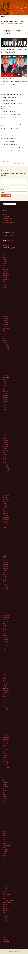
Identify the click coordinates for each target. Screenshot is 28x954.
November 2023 (6, 324)
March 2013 (5, 584)
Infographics (5, 851)
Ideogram (4, 843)
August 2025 (5, 281)
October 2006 (5, 741)
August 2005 (5, 769)
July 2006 (4, 747)
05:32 (2, 91)
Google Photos (5, 835)
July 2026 (4, 259)
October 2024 (5, 302)
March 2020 (5, 413)
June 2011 (5, 627)
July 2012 (4, 601)
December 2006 (6, 737)
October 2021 (5, 375)
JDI (3, 857)
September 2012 (6, 596)
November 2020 (6, 397)
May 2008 (4, 702)
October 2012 (5, 594)
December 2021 (6, 371)
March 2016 (5, 511)
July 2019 (4, 430)
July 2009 (4, 674)
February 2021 (5, 391)
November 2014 (6, 544)
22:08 (2, 135)
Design (4, 817)
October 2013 (5, 570)
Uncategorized (5, 918)
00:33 (2, 81)
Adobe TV (4, 788)
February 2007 (5, 733)
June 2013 (5, 578)
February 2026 (5, 269)
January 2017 (5, 491)
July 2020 (4, 405)
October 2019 (5, 424)
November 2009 (6, 666)
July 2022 (4, 356)
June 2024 (5, 310)
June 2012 (5, 603)
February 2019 (5, 440)
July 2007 (4, 723)
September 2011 (6, 621)
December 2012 (6, 590)
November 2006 (6, 739)
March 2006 (5, 755)
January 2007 (5, 735)
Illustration (5, 847)
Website (3, 192)
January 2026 (5, 271)
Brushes (4, 800)
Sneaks (4, 906)
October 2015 (5, 521)
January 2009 (5, 686)
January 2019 (5, 442)
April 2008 (4, 704)
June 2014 (5, 554)
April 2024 (4, 314)
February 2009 (5, 684)
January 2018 (5, 466)
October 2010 (5, 643)
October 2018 (5, 448)
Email (3, 189)
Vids (3, 924)
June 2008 (5, 700)
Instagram (5, 853)
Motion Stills (5, 869)
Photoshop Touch (6, 888)
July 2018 (4, 454)
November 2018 (6, 446)
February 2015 (5, 537)
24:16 (2, 144)
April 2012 (4, 607)
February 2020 (5, 415)
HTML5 (4, 841)
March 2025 (5, 291)
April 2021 (4, 387)
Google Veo (5, 837)
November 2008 (6, 690)
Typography (5, 916)
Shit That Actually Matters (8, 902)
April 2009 (4, 680)
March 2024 (5, 316)
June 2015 (5, 529)
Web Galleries (5, 926)
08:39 (2, 100)
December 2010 (6, 639)
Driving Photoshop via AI (8, 161)
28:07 (2, 154)
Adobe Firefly (11, 23)
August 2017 (5, 476)
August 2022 (5, 354)
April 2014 (4, 558)
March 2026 (5, 267)
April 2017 (4, 485)
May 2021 (4, 385)
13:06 (2, 111)
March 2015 (5, 535)
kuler (4, 859)
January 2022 (5, 369)
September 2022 (6, 352)
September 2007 (6, 719)
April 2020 (4, 411)
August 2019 (5, 428)
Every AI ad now (6, 216)
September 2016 (6, 499)
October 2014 (5, 546)
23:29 (2, 138)
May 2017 (4, 483)
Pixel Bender (5, 890)
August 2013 (5, 574)
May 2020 (4, 409)
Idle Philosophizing (6, 845)
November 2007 (6, 714)
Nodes (4, 880)
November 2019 (6, 422)
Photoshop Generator (7, 886)
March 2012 (5, 609)
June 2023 (5, 334)
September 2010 (6, 645)
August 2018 (5, 452)
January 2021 (5, 393)
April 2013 (4, 582)
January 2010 (5, 662)
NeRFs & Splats (6, 878)
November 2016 (6, 495)
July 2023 (4, 332)
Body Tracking (5, 798)
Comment (4, 178)
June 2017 (5, 481)
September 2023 (6, 328)
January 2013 (5, 588)
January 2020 (5, 417)
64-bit (4, 780)
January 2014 (5, 564)
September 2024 (6, 304)
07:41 (2, 94)
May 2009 (4, 678)
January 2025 (5, 295)
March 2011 (5, 633)
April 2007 (4, 729)
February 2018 (5, 464)
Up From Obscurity (6, 920)
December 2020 (6, 395)
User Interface (5, 922)
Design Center (5, 819)
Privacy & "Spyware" (7, 894)
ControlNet (19, 23)
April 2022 (4, 363)
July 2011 (4, 625)
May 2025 (4, 287)
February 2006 (5, 757)
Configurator (5, 804)
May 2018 (4, 458)
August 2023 (5, 330)
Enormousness (5, 823)
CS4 (3, 808)
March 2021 (5, 389)
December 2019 (6, 420)
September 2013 (6, 572)
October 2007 (5, 716)
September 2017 (6, 474)
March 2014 (5, 560)
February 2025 (5, 293)
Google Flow (5, 831)
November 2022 (6, 348)
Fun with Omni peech (7, 220)
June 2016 (5, 505)
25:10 (2, 147)
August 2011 (5, 623)
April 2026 (4, 265)
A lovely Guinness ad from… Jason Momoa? (8, 237)
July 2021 (4, 381)
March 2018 (5, 462)
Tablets (4, 912)
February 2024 (5, 318)
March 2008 (5, 706)
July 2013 (4, 576)
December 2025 (6, 273)
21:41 (2, 132)
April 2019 (4, 436)
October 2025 (5, 277)
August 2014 (5, 550)
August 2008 (5, 696)
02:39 (2, 84)
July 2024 (4, 308)
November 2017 (6, 470)
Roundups (5, 898)
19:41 (2, 124)
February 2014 (5, 562)
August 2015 (5, 525)
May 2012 (4, 605)
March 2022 (5, 365)
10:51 (2, 103)
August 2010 (5, 647)
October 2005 (5, 765)
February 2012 (5, 611)
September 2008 (6, 694)
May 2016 (4, 507)
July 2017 (4, 478)
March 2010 (5, 657)
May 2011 (4, 629)
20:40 (2, 128)
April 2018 (4, 460)
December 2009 (6, 664)
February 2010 (5, 660)
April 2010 (4, 655)
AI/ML (16, 23)
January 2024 (5, 320)
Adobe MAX (5, 784)
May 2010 (4, 653)
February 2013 (5, 586)
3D (3, 778)
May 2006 (4, 751)
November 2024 (6, 300)
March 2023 (5, 340)
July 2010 (4, 649)
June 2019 (5, 432)
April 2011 (4, 631)
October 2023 (5, 326)
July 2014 (4, 552)
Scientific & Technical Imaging (8, 900)
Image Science (5, 849)
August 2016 (5, 501)
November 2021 (6, 373)
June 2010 (5, 651)
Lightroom (5, 861)
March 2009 (5, 682)
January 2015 (5, 540)
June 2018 (5, 456)
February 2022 (5, 367)
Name (3, 187)
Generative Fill (5, 829)
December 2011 (6, 615)
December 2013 (6, 566)
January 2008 (5, 710)
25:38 (2, 150)
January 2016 (5, 515)
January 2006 (5, 759)
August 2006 (5, 745)
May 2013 (4, 580)
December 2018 (6, 444)
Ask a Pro (4, 796)
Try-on (4, 914)
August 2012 (5, 598)
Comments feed (6, 941)
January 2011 (5, 637)
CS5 (3, 810)
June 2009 (5, 676)
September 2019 (6, 426)
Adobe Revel (5, 786)
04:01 (2, 88)
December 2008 (6, 688)
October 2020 (5, 399)
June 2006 (5, 749)
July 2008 (4, 698)
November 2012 (6, 592)
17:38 (2, 121)
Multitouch (5, 873)
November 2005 (6, 763)
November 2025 (6, 275)
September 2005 (6, 767)
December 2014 (6, 542)
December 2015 (6, 517)
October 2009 (5, 668)
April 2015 (4, 533)
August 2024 (5, 306)
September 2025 (6, 279)
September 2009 (6, 670)
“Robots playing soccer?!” (19, 163)
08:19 (2, 97)
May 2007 (4, 727)
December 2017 (6, 468)
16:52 (2, 117)
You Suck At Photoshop (7, 928)
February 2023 (5, 342)
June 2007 (5, 725)
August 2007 (5, 721)
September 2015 (6, 523)
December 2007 (6, 712)
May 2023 (4, 336)
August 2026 (5, 257)
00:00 (2, 78)
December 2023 (6, 322)
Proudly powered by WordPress (14, 951)
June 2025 (5, 285)
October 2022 (5, 350)
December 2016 (6, 493)
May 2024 (4, 312)
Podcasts (4, 892)
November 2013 (6, 568)
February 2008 (5, 708)
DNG (3, 821)
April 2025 (4, 289)
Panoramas (5, 882)
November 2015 (6, 519)
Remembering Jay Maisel (7, 218)
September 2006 (6, 743)
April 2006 (4, 753)
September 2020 (6, 401)
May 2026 (4, 263)
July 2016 (4, 503)
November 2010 (6, 641)
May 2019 (4, 434)
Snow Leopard (5, 908)
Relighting (5, 896)
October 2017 (5, 472)
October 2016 (5, 497)
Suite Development (6, 910)
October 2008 (5, 692)
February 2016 (5, 513)
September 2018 (6, 450)
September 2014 (6, 548)
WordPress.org (6, 943)
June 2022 (5, 358)
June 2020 (5, 407)
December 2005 (6, 761)
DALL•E (4, 814)
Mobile (4, 867)
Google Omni (5, 833)
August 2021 (5, 379)
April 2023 (4, 338)
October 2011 (5, 619)
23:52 (2, 141)
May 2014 (4, 556)
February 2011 (5, 635)
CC (3, 802)
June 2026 (5, 261)
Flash (4, 825)
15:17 (2, 114)
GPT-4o (4, 839)
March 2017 (5, 487)
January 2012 (5, 613)
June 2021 (5, 383)
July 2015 (4, 527)
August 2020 (5, 403)
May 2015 (4, 531)
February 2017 (5, 489)
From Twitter (5, 827)
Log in (4, 937)
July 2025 (4, 283)
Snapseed (5, 904)
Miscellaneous (5, 865)
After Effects (5, 790)
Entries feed (5, 939)
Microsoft (4, 863)
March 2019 (5, 438)
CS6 (3, 812)
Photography (5, 884)
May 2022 (4, 361)
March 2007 (5, 731)
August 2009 (5, 672)
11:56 (2, 106)
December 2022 (6, 346)
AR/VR (4, 794)
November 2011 (6, 617)
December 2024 (6, 297)
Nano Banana (5, 876)
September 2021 (6, 377)
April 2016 (4, 509)
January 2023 (5, 344)
